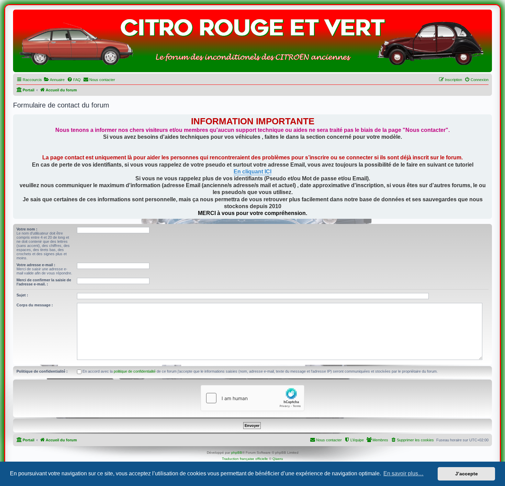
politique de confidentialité (135, 371)
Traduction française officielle (245, 459)
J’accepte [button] (466, 473)
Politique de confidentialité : (42, 371)
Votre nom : (26, 229)
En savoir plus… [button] (403, 473)
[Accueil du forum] (252, 42)
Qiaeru (277, 459)
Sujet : (22, 295)
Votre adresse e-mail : (35, 265)
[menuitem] (54, 80)
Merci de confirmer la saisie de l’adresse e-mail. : (43, 282)
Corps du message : (34, 305)
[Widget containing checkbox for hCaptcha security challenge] (252, 398)
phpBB (236, 452)
